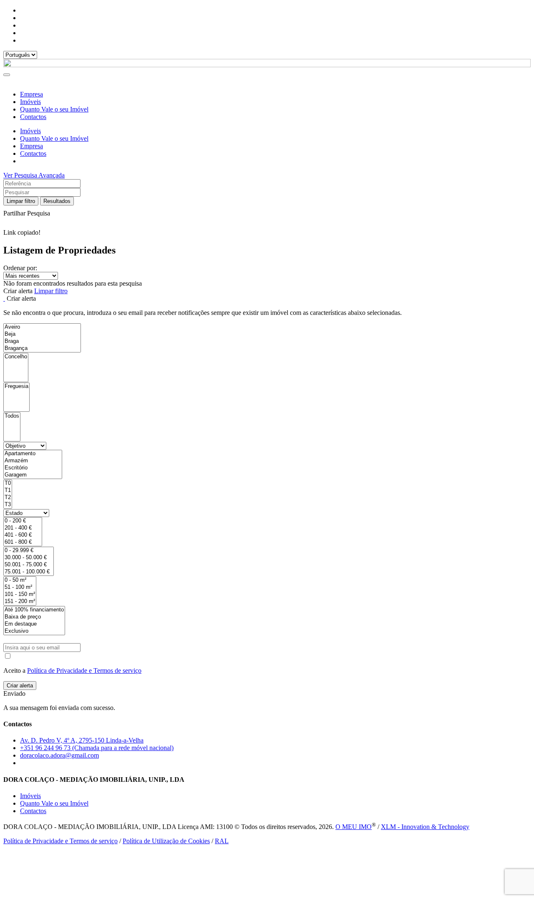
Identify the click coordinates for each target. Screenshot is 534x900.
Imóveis (30, 101)
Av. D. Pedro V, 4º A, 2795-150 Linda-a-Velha (82, 740)
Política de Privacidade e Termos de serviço (84, 670)
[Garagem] (33, 475)
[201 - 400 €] (23, 528)
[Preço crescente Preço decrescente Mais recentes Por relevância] (267, 276)
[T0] (8, 483)
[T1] (8, 490)
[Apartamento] (33, 453)
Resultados (57, 201)
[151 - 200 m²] (20, 601)
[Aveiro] (42, 327)
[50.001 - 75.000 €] (28, 564)
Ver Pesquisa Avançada (34, 175)
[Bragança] (42, 348)
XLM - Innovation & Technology (425, 826)
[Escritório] (33, 468)
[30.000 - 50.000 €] (28, 557)
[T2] (8, 497)
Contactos (33, 116)
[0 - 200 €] (23, 521)
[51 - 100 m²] (20, 587)
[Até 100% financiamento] (34, 610)
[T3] (8, 504)
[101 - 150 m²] (20, 594)
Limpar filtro (21, 201)
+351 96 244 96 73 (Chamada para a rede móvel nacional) (97, 747)
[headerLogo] (267, 64)
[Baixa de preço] (34, 617)
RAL (222, 840)
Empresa (31, 94)
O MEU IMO (353, 826)
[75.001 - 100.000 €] (28, 571)
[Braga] (42, 341)
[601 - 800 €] (23, 542)
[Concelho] (16, 356)
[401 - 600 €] (23, 535)
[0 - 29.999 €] (28, 550)
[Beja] (42, 334)
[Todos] (12, 416)
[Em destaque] (34, 624)
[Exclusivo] (34, 631)
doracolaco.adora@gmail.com (59, 755)
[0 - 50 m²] (20, 580)
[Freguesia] (16, 386)
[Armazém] (33, 460)
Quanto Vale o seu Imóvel (54, 109)
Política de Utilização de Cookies (166, 840)
